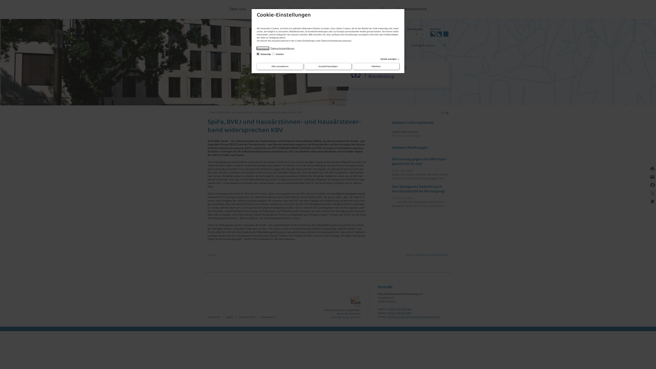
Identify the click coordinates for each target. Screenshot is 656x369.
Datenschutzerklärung (282, 48)
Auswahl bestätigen (328, 66)
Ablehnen (376, 66)
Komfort (279, 54)
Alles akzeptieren (279, 66)
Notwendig (265, 54)
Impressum (263, 48)
